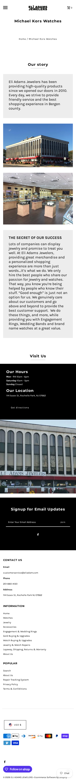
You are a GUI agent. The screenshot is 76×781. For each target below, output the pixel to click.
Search (7, 670)
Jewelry (7, 622)
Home (22, 39)
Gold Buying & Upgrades (16, 635)
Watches (8, 617)
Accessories (9, 626)
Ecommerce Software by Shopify (50, 777)
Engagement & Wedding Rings (20, 631)
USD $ (17, 724)
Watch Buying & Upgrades (17, 640)
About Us (8, 654)
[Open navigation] (14, 7)
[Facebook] (38, 535)
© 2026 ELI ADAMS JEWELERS (18, 777)
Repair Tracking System (16, 679)
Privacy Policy (10, 684)
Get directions (20, 407)
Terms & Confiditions (15, 688)
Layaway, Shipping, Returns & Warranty (24, 649)
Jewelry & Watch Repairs (16, 645)
